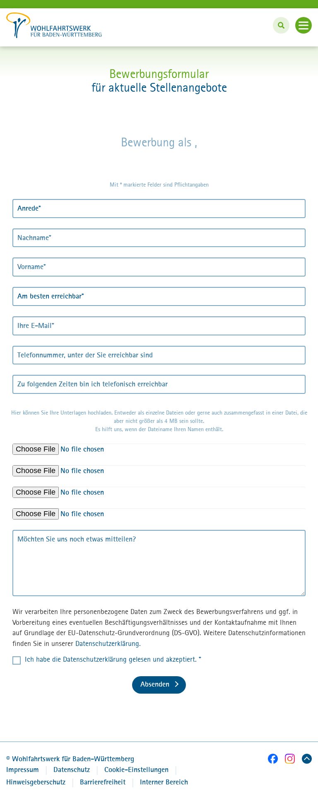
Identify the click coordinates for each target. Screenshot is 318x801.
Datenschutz (71, 769)
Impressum (22, 769)
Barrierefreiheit (102, 781)
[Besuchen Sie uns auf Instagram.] (290, 760)
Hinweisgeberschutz (35, 781)
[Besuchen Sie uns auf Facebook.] (273, 760)
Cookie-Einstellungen (136, 769)
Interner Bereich (164, 781)
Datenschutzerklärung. (108, 643)
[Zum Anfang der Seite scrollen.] (307, 760)
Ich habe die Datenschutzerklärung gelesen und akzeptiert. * (113, 659)
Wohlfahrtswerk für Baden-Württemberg (70, 758)
